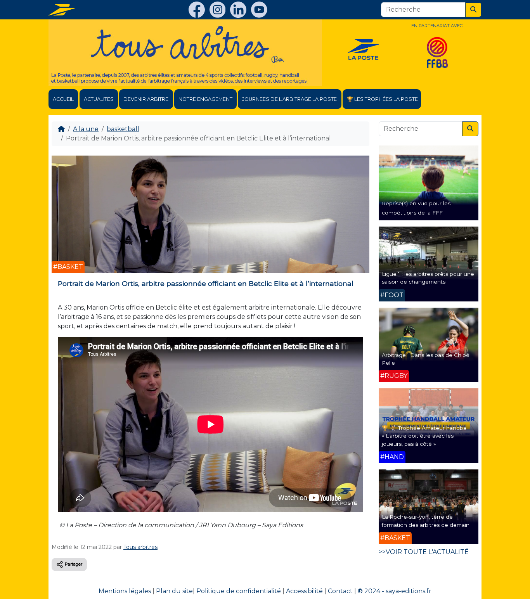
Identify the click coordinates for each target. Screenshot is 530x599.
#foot (392, 295)
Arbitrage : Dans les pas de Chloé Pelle (425, 359)
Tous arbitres (140, 547)
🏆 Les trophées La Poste (382, 99)
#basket (68, 266)
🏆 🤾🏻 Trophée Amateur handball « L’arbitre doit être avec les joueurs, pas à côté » (425, 436)
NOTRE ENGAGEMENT (205, 99)
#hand (392, 457)
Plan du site (174, 591)
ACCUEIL (63, 99)
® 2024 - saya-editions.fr (394, 591)
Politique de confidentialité (238, 591)
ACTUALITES (99, 99)
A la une (86, 129)
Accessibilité (304, 591)
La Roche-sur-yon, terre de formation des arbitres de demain (425, 521)
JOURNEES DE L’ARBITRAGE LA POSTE (289, 99)
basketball (123, 129)
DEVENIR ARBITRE (145, 99)
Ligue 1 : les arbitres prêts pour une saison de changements (428, 278)
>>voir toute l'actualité (424, 552)
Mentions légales (125, 591)
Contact (340, 591)
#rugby (393, 375)
